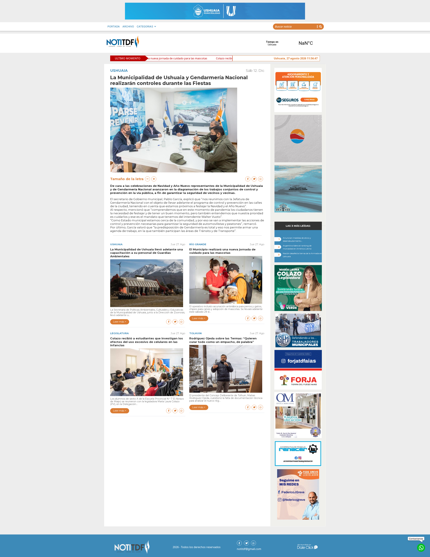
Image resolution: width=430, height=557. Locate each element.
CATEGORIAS (145, 26)
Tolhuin (195, 333)
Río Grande (197, 244)
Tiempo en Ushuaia (289, 43)
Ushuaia (119, 70)
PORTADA (114, 26)
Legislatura (119, 333)
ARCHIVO (128, 26)
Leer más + (119, 321)
